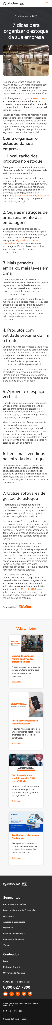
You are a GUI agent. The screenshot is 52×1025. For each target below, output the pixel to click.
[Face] (30, 993)
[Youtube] (17, 993)
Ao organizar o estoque (31, 98)
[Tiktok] (11, 993)
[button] (20, 607)
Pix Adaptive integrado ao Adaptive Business (25, 722)
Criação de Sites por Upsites (15, 1019)
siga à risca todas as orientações (20, 242)
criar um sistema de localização (33, 195)
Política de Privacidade (13, 1011)
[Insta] (5, 993)
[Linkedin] (24, 993)
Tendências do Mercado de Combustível (25, 837)
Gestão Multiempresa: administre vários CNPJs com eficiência (24, 778)
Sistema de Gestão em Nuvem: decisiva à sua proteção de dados (23, 658)
